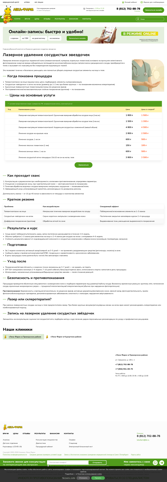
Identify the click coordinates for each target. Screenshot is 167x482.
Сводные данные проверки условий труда (45, 455)
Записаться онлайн (153, 10)
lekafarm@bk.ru (143, 440)
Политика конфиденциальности (15, 455)
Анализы (6, 440)
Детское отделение (10, 443)
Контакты (86, 19)
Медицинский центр (11, 2)
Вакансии (73, 19)
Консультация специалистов (46, 440)
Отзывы (47, 19)
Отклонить (83, 478)
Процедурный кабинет (44, 447)
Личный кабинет (131, 2)
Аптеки (27, 2)
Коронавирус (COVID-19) (12, 447)
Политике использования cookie (89, 474)
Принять (98, 478)
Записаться (83, 165)
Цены (37, 19)
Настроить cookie (68, 478)
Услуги (17, 19)
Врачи (27, 19)
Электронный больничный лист (81, 447)
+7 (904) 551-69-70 (124, 369)
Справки (72, 440)
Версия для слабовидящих (154, 2)
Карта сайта (135, 455)
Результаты (60, 19)
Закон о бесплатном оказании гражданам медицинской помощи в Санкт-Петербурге (96, 455)
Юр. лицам (39, 2)
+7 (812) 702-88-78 (124, 364)
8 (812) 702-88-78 (128, 8)
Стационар (73, 443)
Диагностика (41, 443)
